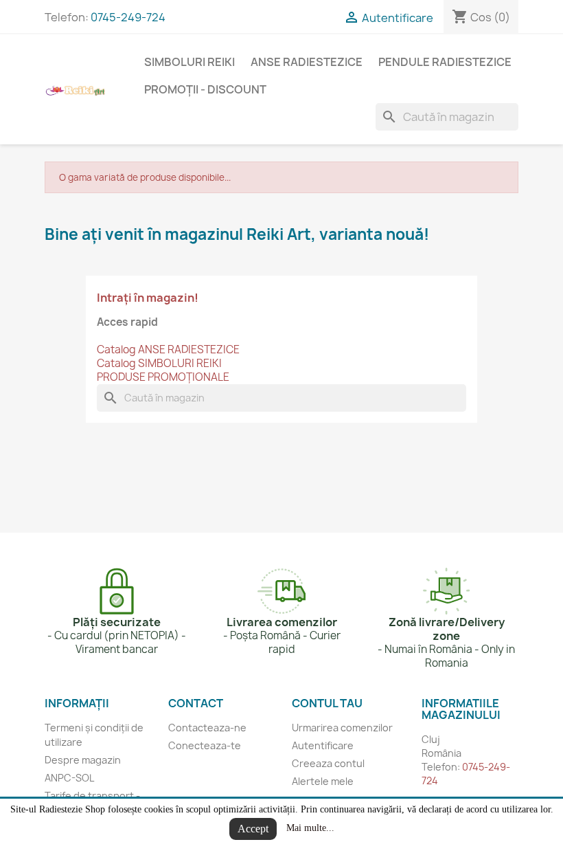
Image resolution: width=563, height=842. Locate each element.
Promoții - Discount (205, 89)
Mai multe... (310, 828)
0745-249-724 (128, 17)
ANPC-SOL (69, 777)
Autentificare (323, 745)
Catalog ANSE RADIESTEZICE (168, 349)
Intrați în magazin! (147, 297)
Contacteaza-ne (207, 727)
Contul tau (327, 703)
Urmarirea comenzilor (342, 727)
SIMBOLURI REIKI (189, 61)
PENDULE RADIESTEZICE (445, 61)
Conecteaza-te (204, 745)
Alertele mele (323, 781)
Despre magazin (83, 759)
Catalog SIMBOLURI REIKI (159, 363)
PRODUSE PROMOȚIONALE (163, 377)
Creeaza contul (328, 763)
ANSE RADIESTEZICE (307, 61)
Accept (253, 828)
